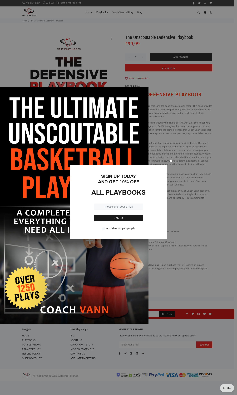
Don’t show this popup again (120, 228)
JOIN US (118, 218)
